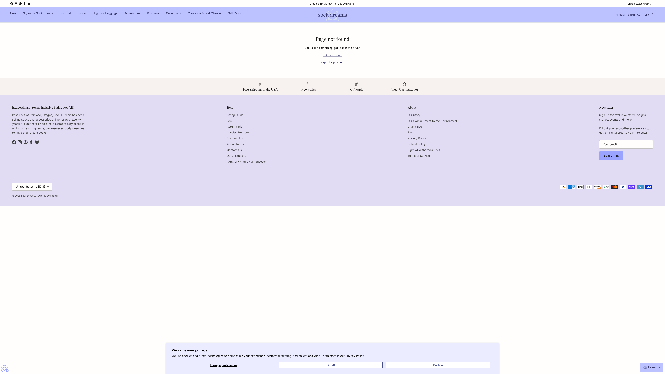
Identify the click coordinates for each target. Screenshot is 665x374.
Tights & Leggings (105, 13)
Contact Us (234, 150)
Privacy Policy (417, 138)
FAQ (229, 121)
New (13, 13)
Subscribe (611, 155)
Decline (438, 365)
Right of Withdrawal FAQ (424, 150)
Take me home (332, 55)
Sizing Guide (235, 115)
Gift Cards (235, 13)
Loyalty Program (238, 132)
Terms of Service (419, 155)
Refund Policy (417, 144)
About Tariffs (235, 144)
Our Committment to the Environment (432, 121)
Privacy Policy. (355, 356)
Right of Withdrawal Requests (246, 161)
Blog (411, 132)
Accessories (132, 13)
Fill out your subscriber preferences (622, 128)
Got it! (331, 365)
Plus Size (153, 13)
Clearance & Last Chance (204, 13)
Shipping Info (235, 138)
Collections (173, 13)
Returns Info (235, 126)
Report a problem (332, 62)
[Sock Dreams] (332, 15)
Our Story (414, 115)
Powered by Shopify (47, 195)
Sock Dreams (28, 195)
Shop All (66, 13)
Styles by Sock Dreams (38, 13)
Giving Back (415, 126)
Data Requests (236, 155)
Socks (83, 13)
